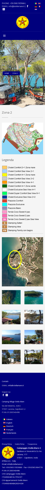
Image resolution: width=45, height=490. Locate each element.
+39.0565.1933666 (17, 3)
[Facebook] (27, 6)
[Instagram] (3, 9)
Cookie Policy (19, 444)
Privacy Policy (7, 444)
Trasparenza (32, 444)
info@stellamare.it (16, 6)
